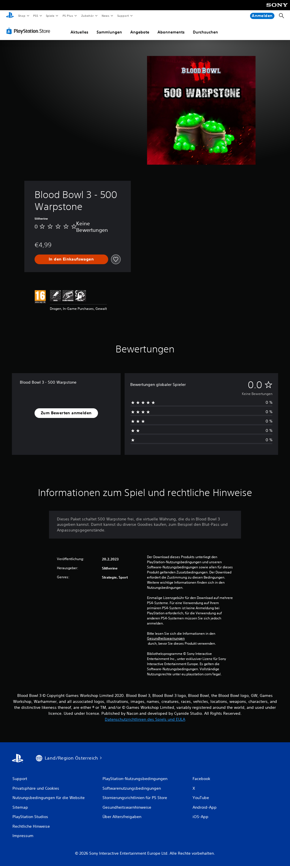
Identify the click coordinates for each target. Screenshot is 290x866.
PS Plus (67, 16)
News (105, 16)
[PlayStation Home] (10, 16)
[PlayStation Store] (29, 30)
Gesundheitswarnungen (166, 638)
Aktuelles (79, 32)
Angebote (139, 32)
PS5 (36, 16)
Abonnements (171, 32)
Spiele (50, 16)
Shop (21, 16)
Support (123, 16)
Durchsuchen (205, 32)
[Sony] (277, 8)
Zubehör (87, 16)
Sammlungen (109, 32)
